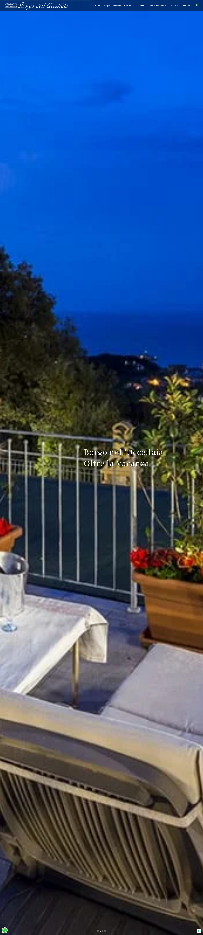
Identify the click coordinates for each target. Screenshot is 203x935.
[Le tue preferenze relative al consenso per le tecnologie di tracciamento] (199, 931)
